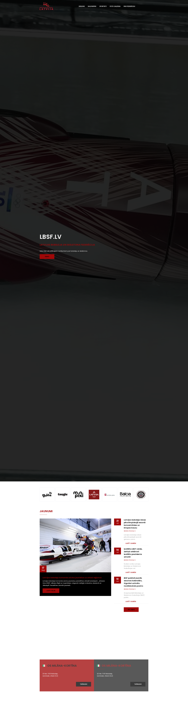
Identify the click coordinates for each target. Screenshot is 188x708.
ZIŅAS (47, 256)
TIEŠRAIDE (83, 682)
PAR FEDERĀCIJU (129, 6)
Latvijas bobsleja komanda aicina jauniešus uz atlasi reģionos (72, 577)
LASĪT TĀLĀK (51, 591)
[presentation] (5, 197)
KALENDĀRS (92, 6)
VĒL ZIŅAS (131, 610)
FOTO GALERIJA (115, 6)
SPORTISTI (103, 6)
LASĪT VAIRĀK (131, 543)
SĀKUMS (82, 6)
